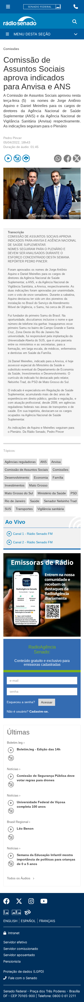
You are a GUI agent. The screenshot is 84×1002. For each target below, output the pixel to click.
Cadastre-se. (39, 711)
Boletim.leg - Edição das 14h (38, 749)
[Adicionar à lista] (17, 158)
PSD (74, 493)
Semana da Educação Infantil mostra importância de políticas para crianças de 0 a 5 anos (46, 859)
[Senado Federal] (42, 6)
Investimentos (14, 485)
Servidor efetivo (15, 942)
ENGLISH (10, 921)
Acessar (46, 702)
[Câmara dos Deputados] (6, 912)
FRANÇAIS (47, 921)
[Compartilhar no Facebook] (67, 158)
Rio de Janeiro (15, 501)
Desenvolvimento (17, 477)
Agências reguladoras (20, 462)
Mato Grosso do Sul (19, 493)
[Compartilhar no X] (77, 158)
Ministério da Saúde (52, 493)
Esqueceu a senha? (21, 702)
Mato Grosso (38, 485)
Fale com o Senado (22, 978)
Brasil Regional (17, 822)
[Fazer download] (26, 158)
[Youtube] (42, 901)
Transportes (24, 509)
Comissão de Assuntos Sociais (26, 469)
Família (58, 477)
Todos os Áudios (19, 878)
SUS (8, 509)
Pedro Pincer (12, 138)
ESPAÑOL (28, 921)
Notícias (12, 769)
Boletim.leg (15, 742)
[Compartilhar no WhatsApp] (58, 158)
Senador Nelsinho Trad (60, 501)
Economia (41, 477)
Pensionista (12, 961)
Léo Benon (25, 828)
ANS (43, 462)
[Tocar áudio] (8, 158)
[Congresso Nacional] (16, 912)
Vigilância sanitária (50, 509)
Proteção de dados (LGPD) (23, 971)
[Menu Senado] (8, 6)
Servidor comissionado (20, 949)
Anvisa (56, 462)
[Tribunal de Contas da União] (27, 912)
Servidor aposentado (19, 955)
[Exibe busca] (75, 21)
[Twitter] (19, 901)
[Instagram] (31, 901)
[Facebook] (8, 901)
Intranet (13, 933)
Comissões (60, 469)
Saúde (34, 501)
